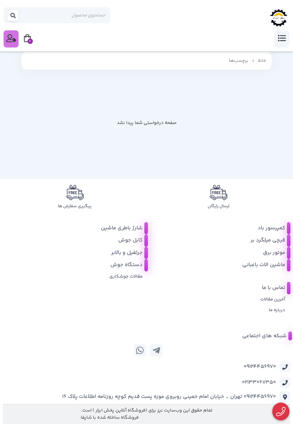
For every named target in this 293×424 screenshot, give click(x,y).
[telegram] (156, 350)
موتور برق (274, 253)
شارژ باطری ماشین (122, 228)
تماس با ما (273, 288)
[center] (13, 15)
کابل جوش (130, 240)
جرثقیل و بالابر (127, 253)
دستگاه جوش (126, 265)
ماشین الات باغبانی (263, 265)
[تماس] (281, 412)
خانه (262, 60)
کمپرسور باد (271, 228)
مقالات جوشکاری (126, 276)
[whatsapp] (140, 350)
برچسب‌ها (238, 60)
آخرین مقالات (272, 299)
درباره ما (277, 310)
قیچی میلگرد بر (267, 240)
